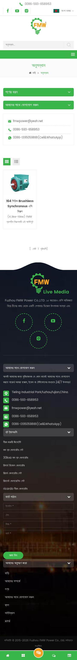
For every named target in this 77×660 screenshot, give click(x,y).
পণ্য (7, 589)
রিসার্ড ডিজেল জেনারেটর (14, 465)
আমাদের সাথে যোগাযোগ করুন (19, 597)
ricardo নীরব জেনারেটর (15, 489)
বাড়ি (34, 73)
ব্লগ (7, 605)
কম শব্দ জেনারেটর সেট (13, 450)
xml (7, 621)
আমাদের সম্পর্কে (12, 581)
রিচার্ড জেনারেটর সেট (12, 473)
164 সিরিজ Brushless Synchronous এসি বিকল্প (20, 206)
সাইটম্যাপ (10, 613)
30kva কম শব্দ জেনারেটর (15, 458)
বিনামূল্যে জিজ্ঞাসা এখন (38, 653)
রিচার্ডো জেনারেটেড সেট (13, 481)
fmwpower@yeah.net (28, 121)
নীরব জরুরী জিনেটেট (12, 442)
